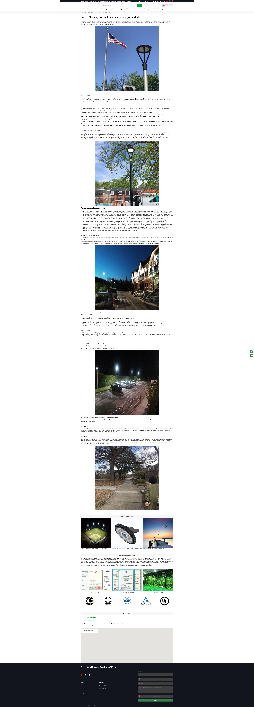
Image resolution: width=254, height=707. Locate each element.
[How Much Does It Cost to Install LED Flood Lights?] (96, 533)
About (82, 684)
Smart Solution (136, 9)
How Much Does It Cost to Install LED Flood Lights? (94, 548)
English (166, 5)
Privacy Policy (84, 693)
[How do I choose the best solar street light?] (158, 533)
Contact (82, 686)
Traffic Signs (105, 9)
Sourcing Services (162, 9)
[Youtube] (167, 1)
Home (82, 12)
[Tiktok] (172, 1)
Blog (86, 12)
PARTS (128, 9)
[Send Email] (251, 355)
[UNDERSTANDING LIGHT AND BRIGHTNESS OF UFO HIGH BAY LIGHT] (127, 533)
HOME (82, 9)
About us (173, 9)
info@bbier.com (89, 620)
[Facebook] (170, 1)
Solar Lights (120, 9)
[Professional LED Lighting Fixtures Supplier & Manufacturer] (87, 5)
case (82, 691)
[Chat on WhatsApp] (251, 351)
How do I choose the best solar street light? (154, 548)
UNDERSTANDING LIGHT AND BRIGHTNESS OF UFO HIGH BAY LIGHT (127, 549)
